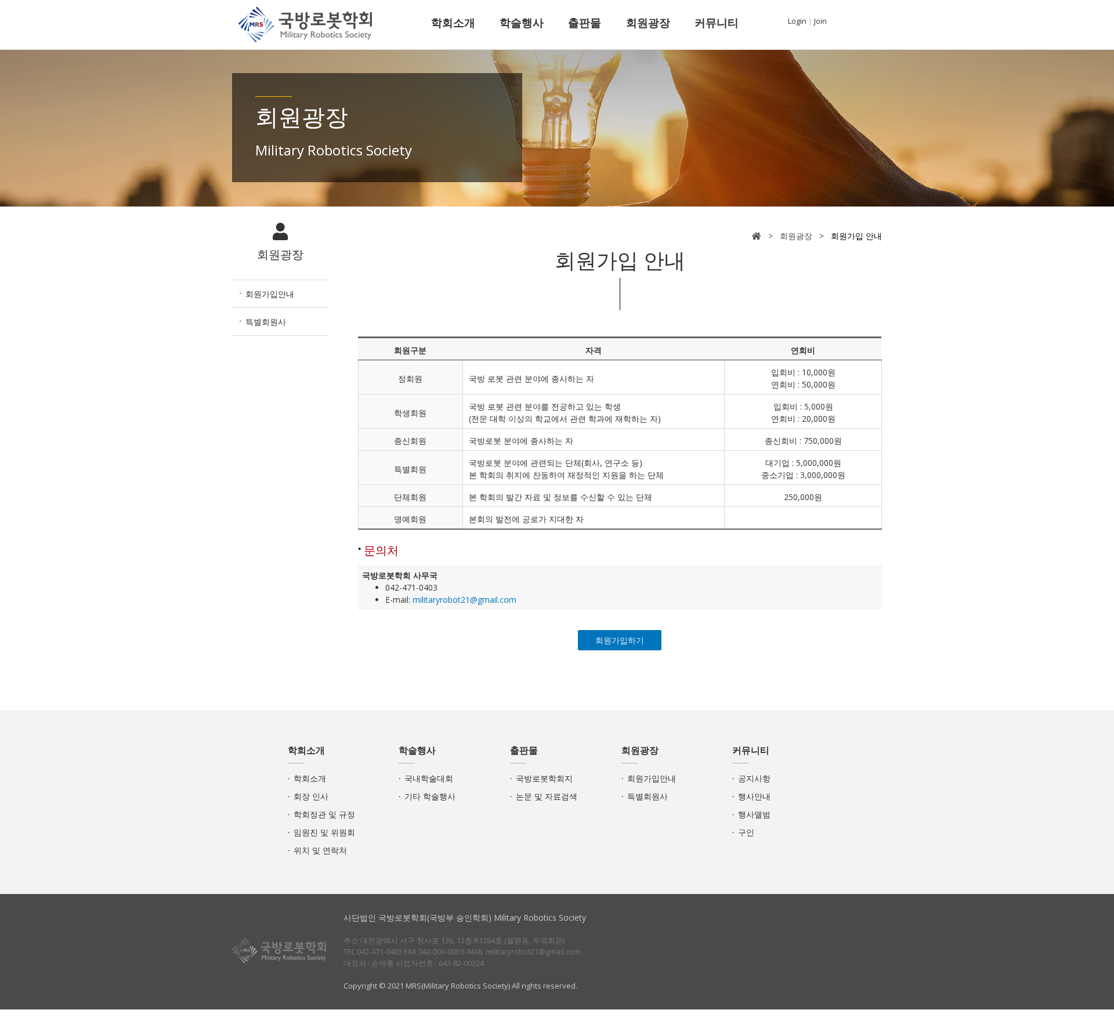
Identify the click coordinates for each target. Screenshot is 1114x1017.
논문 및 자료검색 (546, 796)
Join (820, 21)
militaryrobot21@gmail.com (464, 599)
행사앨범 (754, 814)
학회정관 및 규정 (324, 814)
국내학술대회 (428, 778)
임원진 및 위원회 (324, 832)
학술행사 (522, 22)
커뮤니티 (717, 22)
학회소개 (453, 22)
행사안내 (754, 796)
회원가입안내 (269, 293)
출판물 (584, 22)
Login (797, 21)
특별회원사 (265, 321)
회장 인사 (311, 796)
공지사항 (754, 778)
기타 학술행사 (429, 796)
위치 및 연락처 (320, 850)
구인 (746, 832)
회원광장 (648, 22)
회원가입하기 (619, 640)
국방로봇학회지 (544, 778)
